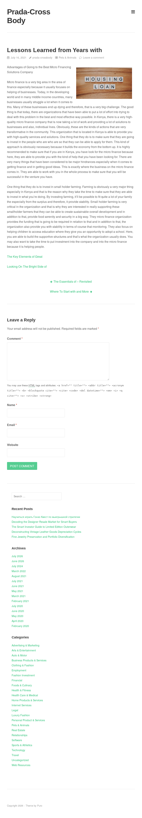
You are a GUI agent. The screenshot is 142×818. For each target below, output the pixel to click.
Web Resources (21, 765)
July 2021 (17, 581)
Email (12, 425)
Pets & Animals (67, 57)
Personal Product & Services (28, 720)
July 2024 (17, 566)
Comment (15, 338)
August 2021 (19, 576)
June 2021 (18, 586)
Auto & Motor (19, 655)
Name (12, 405)
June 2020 (18, 611)
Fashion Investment (23, 675)
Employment (19, 670)
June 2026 (18, 561)
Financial (17, 680)
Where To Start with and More (69, 291)
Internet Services (21, 705)
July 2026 (17, 556)
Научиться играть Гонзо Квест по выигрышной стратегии (46, 517)
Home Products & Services (27, 700)
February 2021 (20, 601)
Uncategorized (20, 760)
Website (12, 445)
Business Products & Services (29, 660)
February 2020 (20, 626)
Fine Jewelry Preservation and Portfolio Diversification (43, 536)
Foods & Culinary (22, 685)
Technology (18, 750)
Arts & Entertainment (24, 650)
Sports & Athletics (22, 745)
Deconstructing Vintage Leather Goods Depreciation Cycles (46, 532)
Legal (15, 710)
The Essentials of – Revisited (72, 281)
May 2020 (17, 616)
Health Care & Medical (25, 695)
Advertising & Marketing (25, 645)
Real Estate (18, 730)
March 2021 (19, 596)
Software (17, 740)
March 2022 (19, 571)
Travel (15, 755)
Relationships (19, 735)
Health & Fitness (21, 690)
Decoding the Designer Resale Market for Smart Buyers (44, 522)
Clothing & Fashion (23, 665)
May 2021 (17, 591)
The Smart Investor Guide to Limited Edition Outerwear (44, 527)
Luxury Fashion (21, 715)
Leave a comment (93, 57)
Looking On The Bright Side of (27, 266)
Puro (39, 805)
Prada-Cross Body (28, 16)
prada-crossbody (42, 57)
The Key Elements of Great (24, 256)
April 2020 (17, 621)
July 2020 (17, 606)
